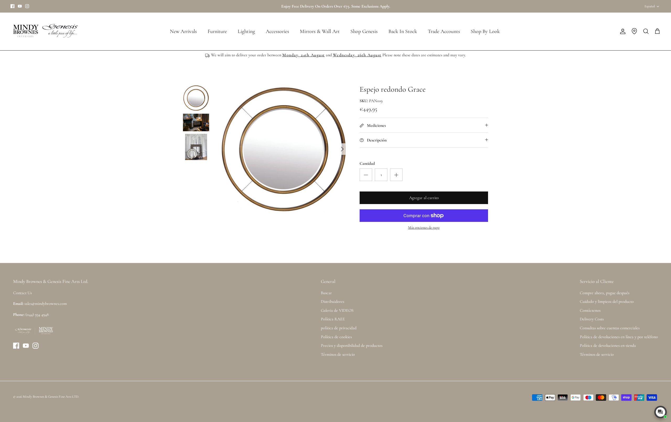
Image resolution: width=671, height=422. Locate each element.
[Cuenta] (622, 31)
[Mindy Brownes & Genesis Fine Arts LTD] (44, 31)
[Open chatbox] (660, 412)
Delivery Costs (592, 319)
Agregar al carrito (424, 197)
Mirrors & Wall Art (320, 31)
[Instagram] (27, 6)
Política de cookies (336, 336)
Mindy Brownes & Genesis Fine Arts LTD (50, 396)
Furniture (217, 31)
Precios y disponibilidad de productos (351, 345)
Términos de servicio (338, 354)
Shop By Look (485, 31)
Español (650, 6)
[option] (284, 149)
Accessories (277, 31)
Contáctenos (590, 310)
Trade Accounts (444, 31)
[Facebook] (12, 6)
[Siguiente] (342, 149)
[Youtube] (20, 6)
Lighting (246, 31)
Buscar (326, 292)
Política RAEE (333, 319)
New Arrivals (183, 31)
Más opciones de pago (424, 228)
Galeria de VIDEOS (337, 310)
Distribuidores (332, 301)
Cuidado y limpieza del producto (607, 301)
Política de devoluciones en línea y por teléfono (619, 336)
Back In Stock (402, 31)
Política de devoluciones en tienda (608, 345)
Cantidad (367, 163)
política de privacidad (338, 328)
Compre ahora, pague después (604, 292)
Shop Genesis (364, 31)
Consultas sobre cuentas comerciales (610, 328)
